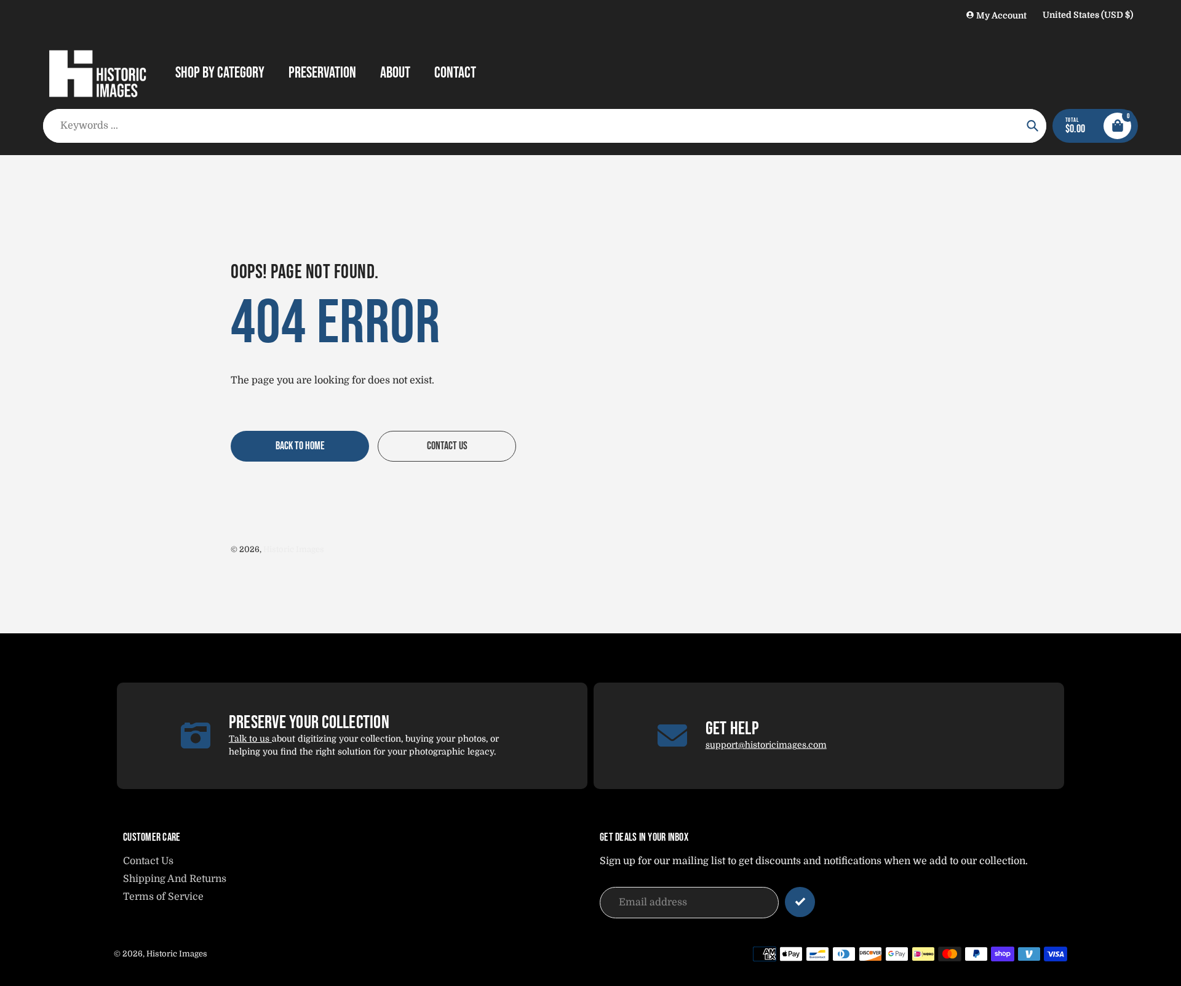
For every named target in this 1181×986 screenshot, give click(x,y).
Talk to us (250, 739)
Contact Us (148, 861)
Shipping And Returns (174, 878)
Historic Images (293, 549)
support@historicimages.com (766, 745)
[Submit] (800, 902)
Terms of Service (163, 896)
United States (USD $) (1088, 15)
